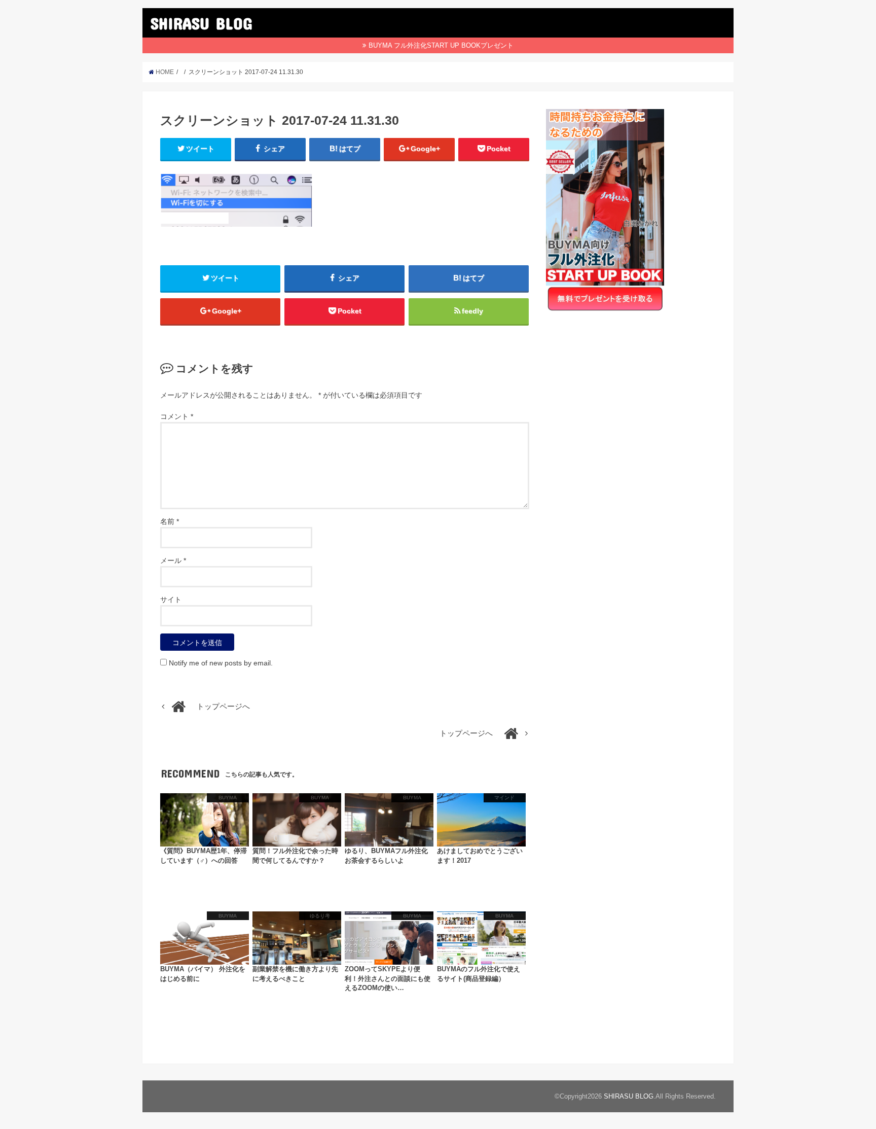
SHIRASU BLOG (201, 23)
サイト (170, 599)
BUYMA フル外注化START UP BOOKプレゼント (441, 45)
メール (173, 560)
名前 (169, 521)
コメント (176, 416)
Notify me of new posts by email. (221, 663)
